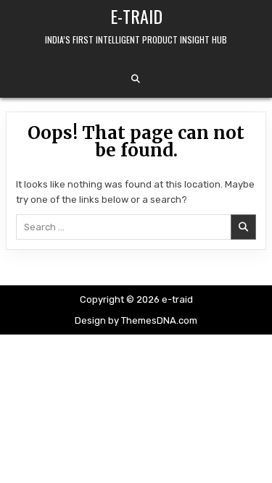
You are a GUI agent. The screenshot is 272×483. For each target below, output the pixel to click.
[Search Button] (135, 79)
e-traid (136, 16)
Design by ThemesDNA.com (136, 320)
